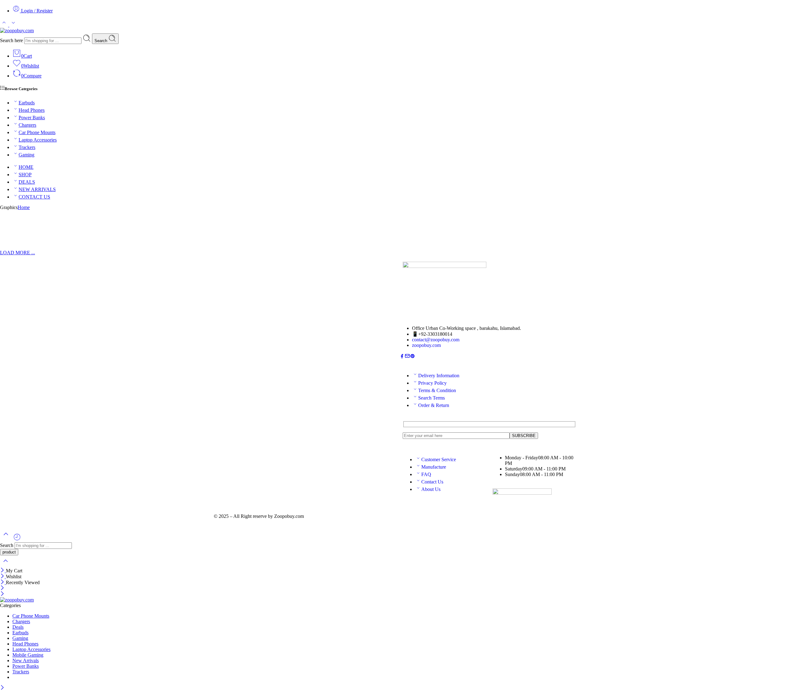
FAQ (426, 474)
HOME (26, 167)
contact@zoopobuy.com (435, 339)
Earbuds (27, 102)
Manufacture (433, 467)
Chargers (27, 125)
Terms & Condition (437, 390)
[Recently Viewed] (17, 539)
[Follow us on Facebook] (402, 357)
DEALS (27, 182)
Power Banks (32, 117)
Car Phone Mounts (37, 132)
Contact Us (432, 481)
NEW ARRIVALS (37, 189)
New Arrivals (25, 660)
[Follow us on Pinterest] (412, 357)
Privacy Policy (432, 383)
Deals (18, 627)
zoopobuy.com (426, 345)
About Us (430, 489)
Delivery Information (438, 375)
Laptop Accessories (38, 139)
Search (101, 40)
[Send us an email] (407, 357)
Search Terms (431, 397)
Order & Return (433, 405)
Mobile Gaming (27, 655)
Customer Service (438, 459)
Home (24, 207)
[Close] (3, 570)
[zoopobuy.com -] (17, 30)
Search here (12, 40)
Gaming (26, 154)
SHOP (25, 174)
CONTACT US (34, 196)
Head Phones (32, 110)
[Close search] (5, 564)
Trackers (27, 147)
